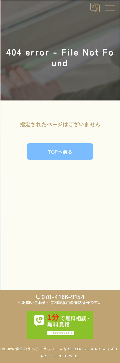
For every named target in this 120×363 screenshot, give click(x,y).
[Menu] (109, 7)
